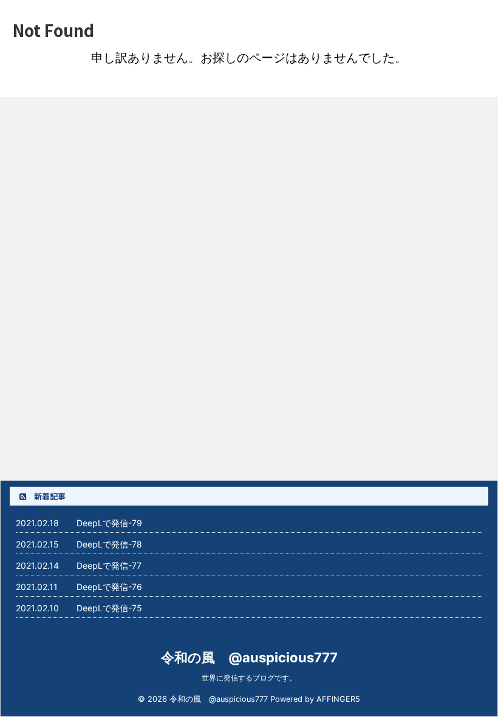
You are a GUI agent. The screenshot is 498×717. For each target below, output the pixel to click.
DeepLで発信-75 (109, 608)
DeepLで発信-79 (109, 523)
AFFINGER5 (338, 699)
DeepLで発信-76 (109, 586)
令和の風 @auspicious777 (249, 657)
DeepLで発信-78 (109, 544)
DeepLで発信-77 (109, 565)
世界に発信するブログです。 (249, 677)
